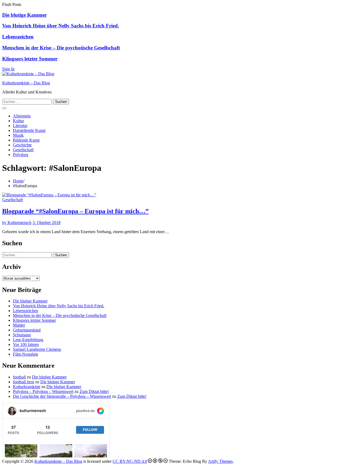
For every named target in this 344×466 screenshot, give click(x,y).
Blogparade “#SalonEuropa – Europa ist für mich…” (75, 211)
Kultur (18, 120)
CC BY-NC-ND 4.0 (130, 461)
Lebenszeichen (18, 36)
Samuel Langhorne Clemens (37, 349)
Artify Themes (220, 461)
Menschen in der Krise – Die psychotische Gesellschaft (61, 47)
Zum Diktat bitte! (94, 391)
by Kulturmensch (16, 222)
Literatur (20, 125)
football (19, 377)
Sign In (8, 69)
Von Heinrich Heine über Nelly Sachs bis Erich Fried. (60, 25)
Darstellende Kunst (29, 130)
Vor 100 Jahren (26, 344)
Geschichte (22, 145)
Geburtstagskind (27, 330)
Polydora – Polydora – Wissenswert (43, 391)
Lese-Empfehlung (28, 339)
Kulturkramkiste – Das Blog (26, 83)
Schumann (22, 335)
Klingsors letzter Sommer (30, 59)
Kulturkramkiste (26, 386)
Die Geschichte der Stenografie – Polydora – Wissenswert (62, 396)
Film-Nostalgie (25, 354)
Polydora (20, 154)
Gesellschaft (23, 149)
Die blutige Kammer (24, 15)
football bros (23, 382)
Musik (18, 135)
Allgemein (22, 116)
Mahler (19, 325)
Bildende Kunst (26, 140)
